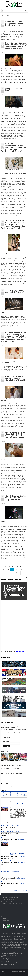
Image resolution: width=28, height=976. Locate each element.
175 (21, 569)
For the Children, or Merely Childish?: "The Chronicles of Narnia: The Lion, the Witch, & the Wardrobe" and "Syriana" (13, 147)
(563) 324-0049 (4, 956)
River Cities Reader (20, 651)
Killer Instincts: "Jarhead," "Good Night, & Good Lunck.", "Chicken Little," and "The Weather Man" (15, 435)
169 (17, 566)
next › (12, 573)
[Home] (14, 4)
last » (17, 573)
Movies (4, 914)
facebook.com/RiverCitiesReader (8, 964)
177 (8, 573)
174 (16, 569)
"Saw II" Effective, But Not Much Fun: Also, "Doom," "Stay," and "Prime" (15, 498)
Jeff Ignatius (5, 28)
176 (3, 573)
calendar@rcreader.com (20, 787)
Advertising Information (8, 901)
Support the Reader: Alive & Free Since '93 (12, 903)
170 (21, 566)
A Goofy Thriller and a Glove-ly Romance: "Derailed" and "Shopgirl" (15, 378)
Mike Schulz (5, 52)
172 (8, 569)
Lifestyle (4, 918)
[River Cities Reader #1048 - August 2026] (14, 628)
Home (3, 15)
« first (4, 566)
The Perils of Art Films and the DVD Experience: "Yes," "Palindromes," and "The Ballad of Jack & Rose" (16, 45)
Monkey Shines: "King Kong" (14, 89)
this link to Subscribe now (13, 773)
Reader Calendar (6, 905)
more (25, 577)
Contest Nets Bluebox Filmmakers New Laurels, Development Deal (15, 23)
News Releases (6, 920)
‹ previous (11, 566)
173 (12, 569)
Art (3, 916)
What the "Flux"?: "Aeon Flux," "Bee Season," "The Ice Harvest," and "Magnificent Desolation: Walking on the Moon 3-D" (13, 224)
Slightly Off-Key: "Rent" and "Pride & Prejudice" (14, 291)
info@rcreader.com (5, 958)
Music (4, 913)
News (4, 907)
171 (3, 569)
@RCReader (3, 966)
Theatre (4, 911)
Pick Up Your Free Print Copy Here (10, 897)
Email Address (6, 741)
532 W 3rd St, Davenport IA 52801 (8, 955)
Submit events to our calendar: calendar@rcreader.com (13, 962)
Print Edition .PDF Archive (8, 899)
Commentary (5, 909)
